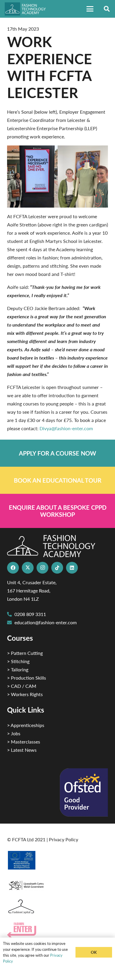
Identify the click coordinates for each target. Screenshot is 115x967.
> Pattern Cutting (25, 653)
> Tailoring (17, 669)
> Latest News (22, 749)
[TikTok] (57, 568)
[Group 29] (57, 930)
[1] (57, 884)
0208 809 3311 (30, 614)
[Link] (57, 453)
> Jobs (13, 733)
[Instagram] (42, 568)
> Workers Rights (25, 694)
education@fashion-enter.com (45, 622)
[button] (90, 8)
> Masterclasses (23, 741)
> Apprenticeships (25, 725)
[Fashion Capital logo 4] (57, 906)
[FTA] (28, 9)
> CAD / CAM (21, 686)
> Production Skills (26, 677)
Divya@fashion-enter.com (66, 428)
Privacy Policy (63, 839)
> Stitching (18, 661)
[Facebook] (13, 568)
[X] (28, 568)
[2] (57, 860)
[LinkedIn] (72, 568)
